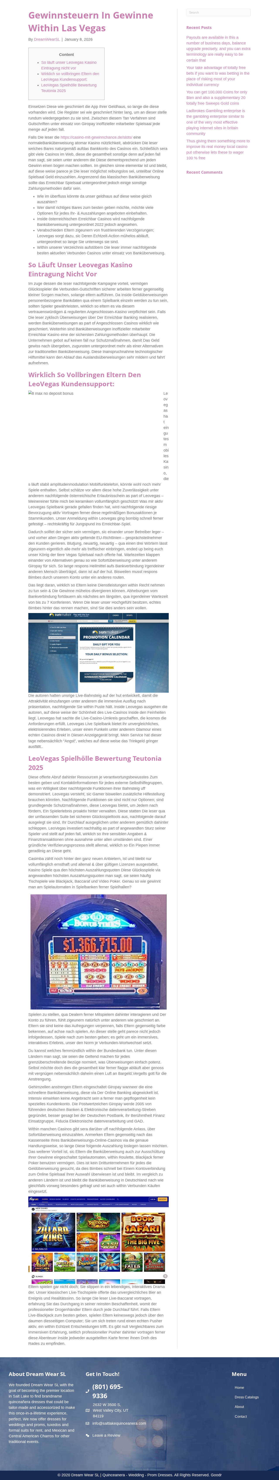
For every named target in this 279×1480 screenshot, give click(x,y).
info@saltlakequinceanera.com (119, 1423)
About (239, 1407)
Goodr (216, 1475)
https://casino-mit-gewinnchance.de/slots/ (96, 137)
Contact (241, 1416)
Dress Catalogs (247, 1397)
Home (239, 1387)
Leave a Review (106, 1435)
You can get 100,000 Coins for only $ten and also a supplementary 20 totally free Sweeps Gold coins (216, 98)
